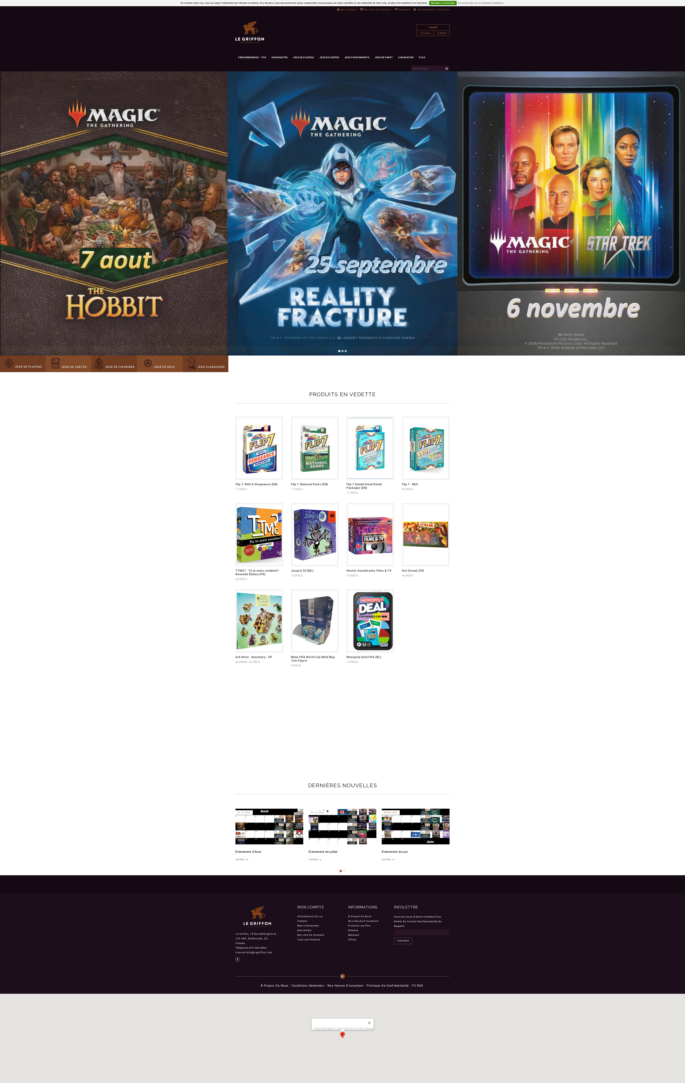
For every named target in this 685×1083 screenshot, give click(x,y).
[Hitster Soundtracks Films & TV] (370, 564)
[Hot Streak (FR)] (425, 564)
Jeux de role (164, 367)
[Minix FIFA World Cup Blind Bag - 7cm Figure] (314, 650)
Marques (353, 935)
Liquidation (406, 57)
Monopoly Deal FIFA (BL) (363, 657)
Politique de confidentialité (388, 985)
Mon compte (349, 9)
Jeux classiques (211, 367)
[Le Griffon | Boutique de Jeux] (249, 32)
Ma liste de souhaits (377, 9)
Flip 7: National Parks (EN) (309, 484)
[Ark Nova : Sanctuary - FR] (259, 650)
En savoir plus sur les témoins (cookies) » (481, 3)
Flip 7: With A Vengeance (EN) (256, 484)
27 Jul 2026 (243, 812)
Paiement (404, 9)
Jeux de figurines (120, 367)
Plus (422, 57)
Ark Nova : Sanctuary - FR (253, 657)
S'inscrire (443, 9)
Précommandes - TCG (252, 57)
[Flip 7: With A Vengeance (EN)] (259, 477)
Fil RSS (417, 985)
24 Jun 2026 (317, 812)
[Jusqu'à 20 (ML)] (314, 564)
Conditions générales (308, 985)
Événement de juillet (323, 851)
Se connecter (426, 9)
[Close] (369, 1023)
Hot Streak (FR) (413, 570)
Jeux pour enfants (356, 57)
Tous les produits (308, 939)
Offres (352, 939)
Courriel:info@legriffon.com (253, 952)
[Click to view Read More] (267, 826)
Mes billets (304, 930)
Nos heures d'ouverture (363, 921)
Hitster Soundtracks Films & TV (368, 570)
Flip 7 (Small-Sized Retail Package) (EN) (364, 486)
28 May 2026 (390, 812)
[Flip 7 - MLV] (425, 477)
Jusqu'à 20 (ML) (302, 570)
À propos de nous (360, 916)
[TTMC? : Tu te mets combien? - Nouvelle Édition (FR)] (259, 564)
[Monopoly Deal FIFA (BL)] (370, 650)
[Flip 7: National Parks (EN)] (314, 477)
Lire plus (240, 859)
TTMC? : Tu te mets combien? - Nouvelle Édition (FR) (258, 572)
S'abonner (403, 941)
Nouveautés (280, 57)
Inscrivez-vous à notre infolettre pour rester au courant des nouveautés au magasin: (418, 921)
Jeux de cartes (329, 57)
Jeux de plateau (303, 57)
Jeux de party (384, 57)
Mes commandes (308, 925)
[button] (342, 1035)
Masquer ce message (443, 3)
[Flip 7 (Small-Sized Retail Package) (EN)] (370, 477)
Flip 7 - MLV (410, 484)
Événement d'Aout (248, 851)
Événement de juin (395, 851)
